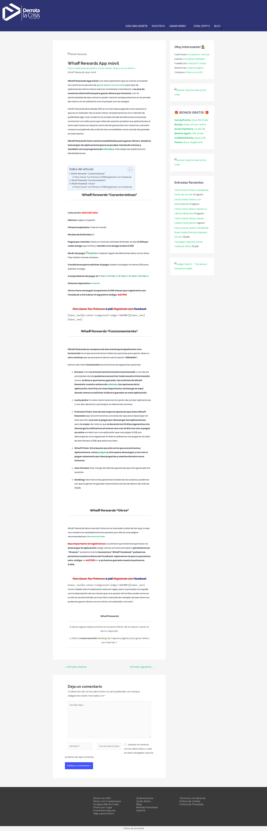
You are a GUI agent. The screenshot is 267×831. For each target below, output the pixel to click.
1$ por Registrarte (188, 142)
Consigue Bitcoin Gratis (106, 804)
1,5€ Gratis (189, 133)
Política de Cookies (189, 801)
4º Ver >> (134, 276)
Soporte (140, 810)
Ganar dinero (143, 801)
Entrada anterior (75, 667)
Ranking (102, 638)
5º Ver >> (144, 276)
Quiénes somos (144, 798)
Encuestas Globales (194, 59)
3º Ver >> (123, 276)
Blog (139, 804)
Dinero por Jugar (102, 807)
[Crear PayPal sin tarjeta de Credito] (91, 253)
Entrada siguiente (142, 667)
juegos (102, 452)
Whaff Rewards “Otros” (83, 183)
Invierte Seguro (195, 67)
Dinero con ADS (194, 72)
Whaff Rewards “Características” (88, 173)
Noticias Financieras (147, 807)
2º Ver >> (113, 276)
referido (112, 384)
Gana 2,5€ (190, 137)
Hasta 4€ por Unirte (190, 124)
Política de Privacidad (191, 804)
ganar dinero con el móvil (110, 85)
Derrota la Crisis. (96, 536)
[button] (129, 169)
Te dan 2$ (189, 129)
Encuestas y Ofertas (198, 54)
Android (95, 283)
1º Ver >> (103, 276)
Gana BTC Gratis (197, 63)
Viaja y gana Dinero (103, 813)
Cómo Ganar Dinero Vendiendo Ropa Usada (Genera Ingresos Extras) (191, 232)
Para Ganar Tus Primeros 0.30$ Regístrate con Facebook (103, 177)
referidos (108, 149)
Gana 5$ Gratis (191, 120)
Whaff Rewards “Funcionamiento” (88, 180)
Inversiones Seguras (104, 810)
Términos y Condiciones (192, 798)
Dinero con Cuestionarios (107, 801)
